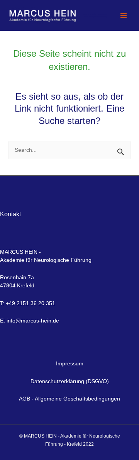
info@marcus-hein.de (33, 320)
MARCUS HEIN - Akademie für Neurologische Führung (95, 15)
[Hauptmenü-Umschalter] (123, 16)
